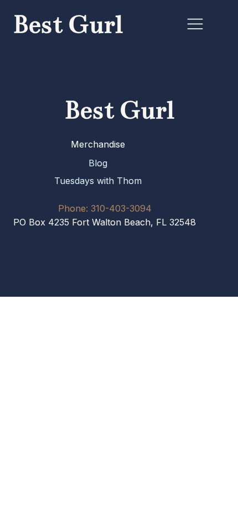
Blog (98, 163)
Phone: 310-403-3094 (105, 208)
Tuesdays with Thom (98, 180)
